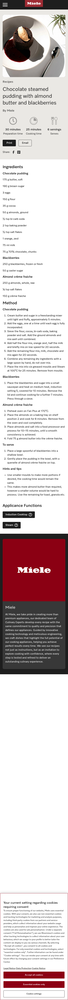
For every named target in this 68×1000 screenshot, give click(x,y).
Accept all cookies (34, 975)
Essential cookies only (34, 984)
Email (25, 143)
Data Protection (23, 968)
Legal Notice (9, 968)
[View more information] (30, 514)
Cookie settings (34, 994)
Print (9, 143)
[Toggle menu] (5, 4)
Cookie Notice (38, 968)
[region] (34, 946)
